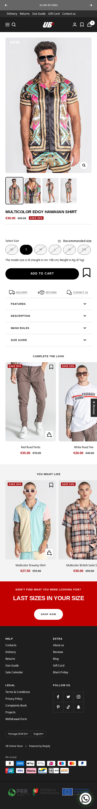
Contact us (69, 14)
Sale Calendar (14, 672)
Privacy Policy (13, 699)
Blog (56, 659)
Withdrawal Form (16, 719)
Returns (25, 14)
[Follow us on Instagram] (78, 697)
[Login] (75, 24)
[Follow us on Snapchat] (78, 707)
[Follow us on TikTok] (68, 707)
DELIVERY (21, 292)
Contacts (10, 645)
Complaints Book (16, 705)
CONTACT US (80, 292)
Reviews (58, 652)
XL (69, 249)
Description (20, 316)
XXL (84, 249)
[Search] (14, 25)
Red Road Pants (30, 447)
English (38, 733)
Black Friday (60, 672)
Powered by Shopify (39, 746)
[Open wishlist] (81, 24)
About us (58, 645)
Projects (10, 712)
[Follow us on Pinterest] (58, 707)
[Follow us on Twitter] (68, 697)
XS (11, 249)
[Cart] (89, 24)
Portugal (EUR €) (17, 733)
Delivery (12, 14)
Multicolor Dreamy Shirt (31, 565)
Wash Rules (20, 328)
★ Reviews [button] (94, 408)
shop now (48, 614)
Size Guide (39, 14)
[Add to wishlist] (87, 272)
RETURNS (51, 292)
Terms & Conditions (17, 692)
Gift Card (54, 14)
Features (18, 304)
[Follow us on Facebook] (58, 697)
